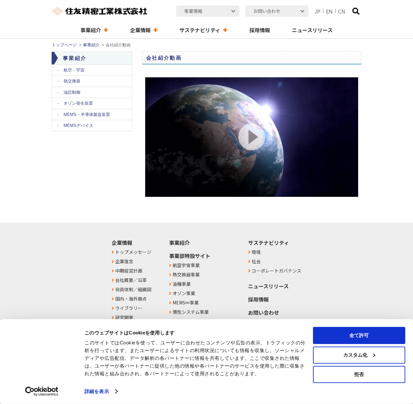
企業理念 (124, 261)
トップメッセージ (133, 252)
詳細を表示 (97, 391)
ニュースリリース (268, 286)
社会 (256, 261)
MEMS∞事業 (186, 302)
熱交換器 (72, 81)
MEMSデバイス (78, 125)
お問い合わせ (263, 312)
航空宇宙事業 (186, 265)
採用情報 (258, 299)
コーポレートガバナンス (276, 270)
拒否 (359, 374)
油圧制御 (72, 92)
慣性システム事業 (191, 312)
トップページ (64, 45)
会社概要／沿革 (131, 280)
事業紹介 (91, 45)
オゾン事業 (184, 293)
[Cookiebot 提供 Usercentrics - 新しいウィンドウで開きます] (42, 391)
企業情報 (122, 242)
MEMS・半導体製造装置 (87, 114)
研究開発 (124, 317)
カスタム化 (355, 354)
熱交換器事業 (186, 274)
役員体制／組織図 (133, 289)
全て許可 (359, 335)
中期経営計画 (128, 270)
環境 (256, 252)
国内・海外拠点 (131, 298)
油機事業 (182, 284)
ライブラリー (128, 308)
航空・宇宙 (74, 70)
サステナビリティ (268, 242)
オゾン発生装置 (78, 103)
